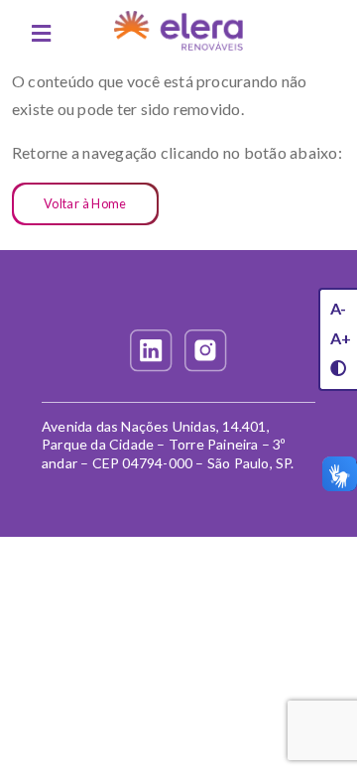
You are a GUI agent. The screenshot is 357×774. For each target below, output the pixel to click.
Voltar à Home (85, 203)
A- (338, 308)
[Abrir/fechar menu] (41, 34)
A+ (340, 337)
